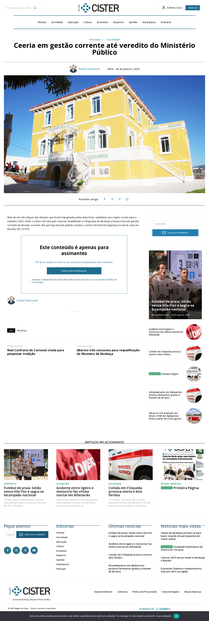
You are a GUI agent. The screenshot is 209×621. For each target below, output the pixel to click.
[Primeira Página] (194, 374)
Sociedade (113, 39)
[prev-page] (190, 256)
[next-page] (196, 256)
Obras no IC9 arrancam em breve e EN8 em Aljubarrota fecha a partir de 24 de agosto (165, 415)
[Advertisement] (74, 320)
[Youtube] (34, 550)
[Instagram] (16, 550)
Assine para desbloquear (74, 270)
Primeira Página (169, 373)
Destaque (95, 39)
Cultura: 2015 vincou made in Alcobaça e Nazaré (183, 559)
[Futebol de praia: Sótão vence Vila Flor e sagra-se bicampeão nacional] (175, 284)
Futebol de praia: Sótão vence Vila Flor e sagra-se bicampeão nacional (173, 305)
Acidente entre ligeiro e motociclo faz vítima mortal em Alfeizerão (166, 332)
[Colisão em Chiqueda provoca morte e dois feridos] (194, 353)
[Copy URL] (119, 199)
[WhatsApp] (127, 199)
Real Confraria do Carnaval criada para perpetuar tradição (35, 352)
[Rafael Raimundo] (73, 69)
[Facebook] (104, 199)
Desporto (10, 484)
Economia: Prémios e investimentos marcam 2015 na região (181, 570)
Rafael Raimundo (89, 68)
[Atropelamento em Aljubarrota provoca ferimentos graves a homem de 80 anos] (194, 395)
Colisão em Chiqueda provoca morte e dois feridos (165, 353)
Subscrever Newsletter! (178, 232)
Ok (176, 616)
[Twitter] (112, 199)
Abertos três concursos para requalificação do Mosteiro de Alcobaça (108, 352)
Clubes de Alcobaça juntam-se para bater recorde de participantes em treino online (181, 535)
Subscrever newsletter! (34, 534)
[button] (35, 8)
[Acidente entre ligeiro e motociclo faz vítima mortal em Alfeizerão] (194, 332)
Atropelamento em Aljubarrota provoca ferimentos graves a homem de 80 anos (165, 395)
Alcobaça (22, 330)
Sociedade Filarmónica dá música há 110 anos (182, 548)
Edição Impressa (171, 484)
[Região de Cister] (98, 8)
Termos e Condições (95, 279)
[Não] (205, 616)
